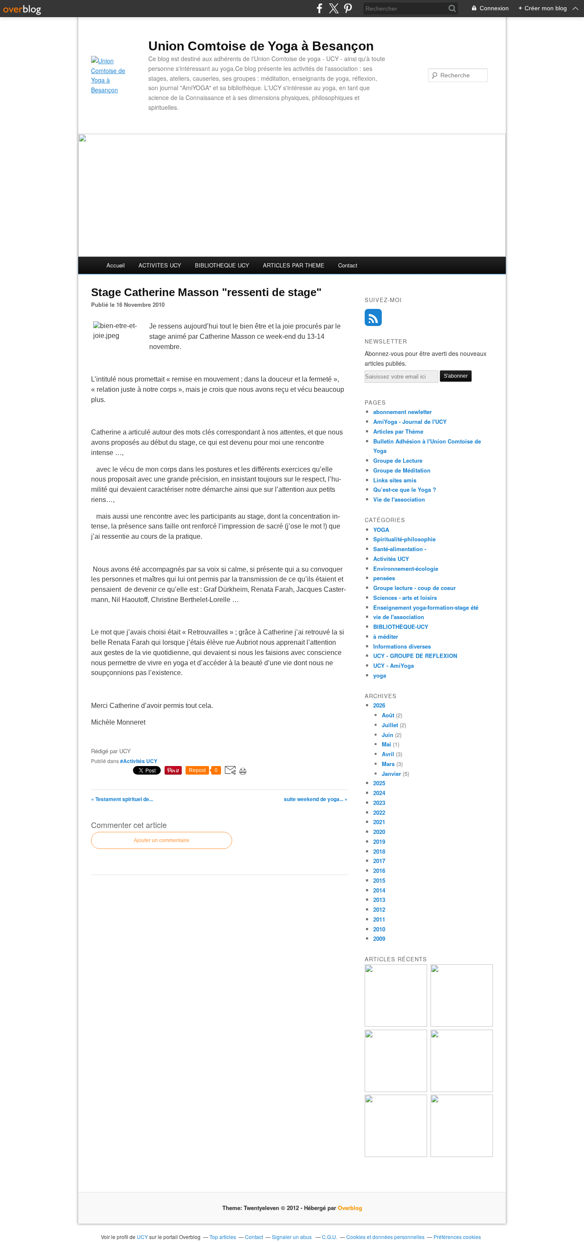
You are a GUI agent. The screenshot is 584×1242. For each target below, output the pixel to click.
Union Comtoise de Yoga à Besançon (261, 46)
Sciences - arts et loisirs (405, 597)
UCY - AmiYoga (393, 665)
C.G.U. (329, 1236)
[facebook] (319, 8)
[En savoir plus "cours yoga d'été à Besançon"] (396, 1090)
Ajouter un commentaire (161, 840)
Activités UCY (391, 559)
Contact (347, 265)
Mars (388, 764)
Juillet (390, 725)
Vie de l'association (399, 499)
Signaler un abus (292, 1236)
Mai (386, 744)
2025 (379, 783)
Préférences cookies (457, 1236)
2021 (379, 822)
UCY (143, 1236)
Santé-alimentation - (399, 549)
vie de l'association (398, 617)
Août (388, 715)
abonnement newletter (402, 412)
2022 (379, 812)
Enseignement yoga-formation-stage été (425, 607)
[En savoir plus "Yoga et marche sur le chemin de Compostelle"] (396, 1024)
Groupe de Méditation (402, 470)
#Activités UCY (138, 761)
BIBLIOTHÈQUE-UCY (400, 626)
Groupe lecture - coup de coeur (414, 588)
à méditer (385, 636)
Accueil (115, 265)
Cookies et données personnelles (385, 1236)
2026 (379, 705)
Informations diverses (402, 646)
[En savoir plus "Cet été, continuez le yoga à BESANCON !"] (462, 1090)
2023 (379, 803)
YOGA (381, 530)
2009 (379, 938)
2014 (379, 890)
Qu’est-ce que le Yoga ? (404, 489)
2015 (379, 880)
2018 (379, 851)
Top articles (222, 1236)
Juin (387, 735)
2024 (379, 793)
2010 (379, 929)
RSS (373, 317)
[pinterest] (347, 8)
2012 (379, 909)
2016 (379, 870)
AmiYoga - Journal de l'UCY (410, 421)
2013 (379, 900)
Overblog (350, 1208)
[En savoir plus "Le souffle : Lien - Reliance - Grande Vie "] (396, 1155)
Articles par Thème (398, 431)
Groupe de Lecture (397, 460)
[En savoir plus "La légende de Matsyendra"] (462, 1155)
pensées (384, 578)
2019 (379, 841)
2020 (379, 832)
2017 (379, 861)
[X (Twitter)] (333, 8)
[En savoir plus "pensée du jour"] (462, 1024)
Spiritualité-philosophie (404, 539)
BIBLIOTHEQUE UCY (222, 265)
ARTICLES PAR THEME (293, 265)
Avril (388, 754)
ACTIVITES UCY (160, 265)
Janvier (391, 773)
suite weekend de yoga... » (316, 799)
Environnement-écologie (405, 568)
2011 (379, 919)
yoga (379, 675)
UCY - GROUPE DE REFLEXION (415, 656)
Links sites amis (394, 480)
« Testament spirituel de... (122, 799)
